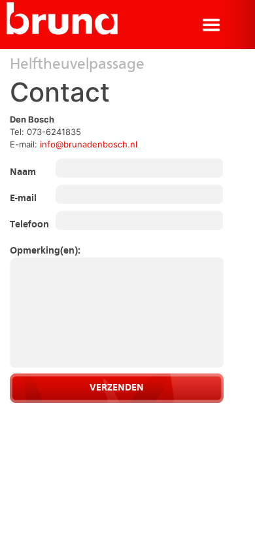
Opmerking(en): (28, 251)
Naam (23, 173)
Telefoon (28, 225)
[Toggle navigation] (211, 25)
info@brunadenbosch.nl (88, 144)
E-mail (23, 199)
